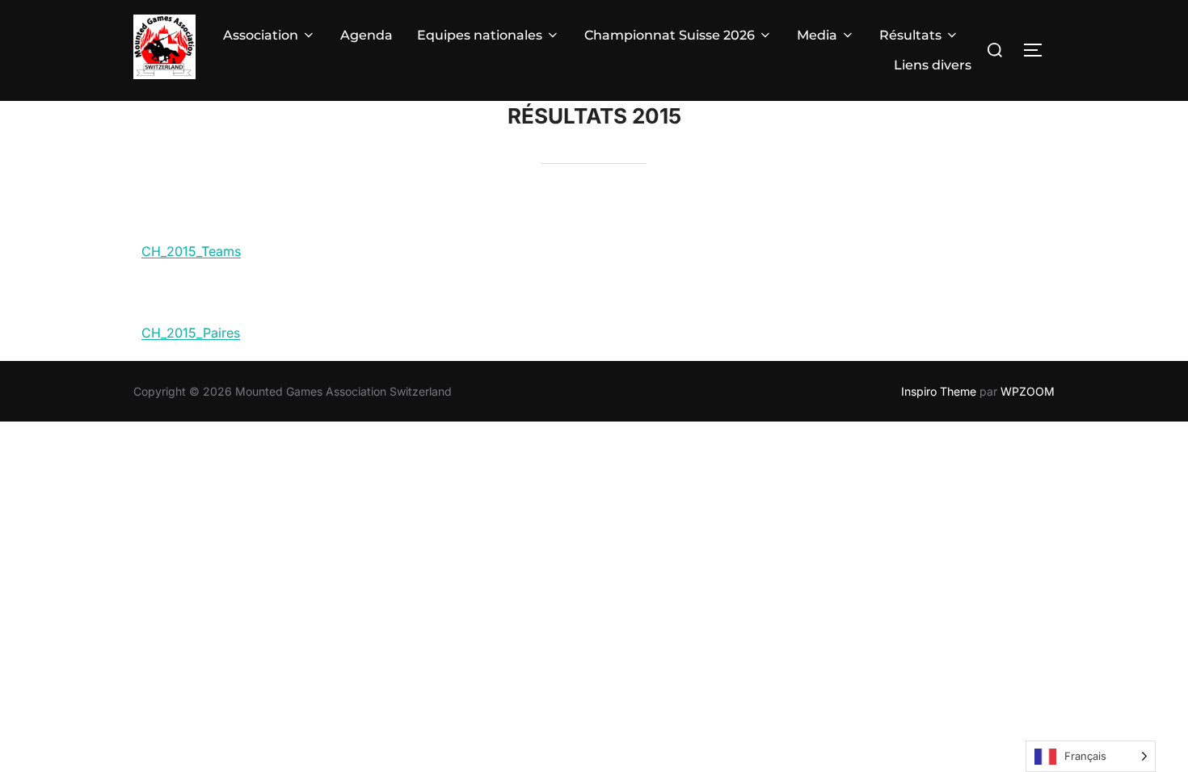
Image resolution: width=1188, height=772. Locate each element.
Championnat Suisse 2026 (669, 35)
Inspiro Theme (938, 391)
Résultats (910, 35)
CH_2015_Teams (191, 251)
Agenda (366, 35)
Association (260, 35)
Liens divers (932, 65)
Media (817, 35)
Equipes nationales (479, 35)
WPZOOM (1028, 391)
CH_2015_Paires (190, 333)
